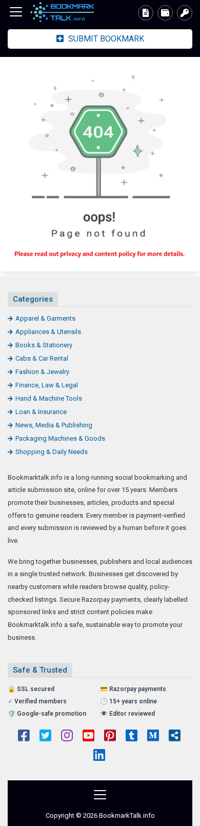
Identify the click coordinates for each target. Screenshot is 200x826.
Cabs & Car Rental (41, 358)
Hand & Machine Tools (48, 398)
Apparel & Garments (45, 318)
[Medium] (153, 737)
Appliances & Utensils (48, 332)
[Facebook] (24, 737)
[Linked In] (99, 756)
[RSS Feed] (175, 737)
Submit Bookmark (105, 39)
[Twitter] (45, 737)
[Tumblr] (131, 737)
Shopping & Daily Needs (51, 452)
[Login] (184, 13)
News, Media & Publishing (53, 425)
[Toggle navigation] (16, 12)
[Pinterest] (110, 737)
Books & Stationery (43, 345)
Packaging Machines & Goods (60, 438)
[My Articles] (145, 13)
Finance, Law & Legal (46, 385)
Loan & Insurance (41, 412)
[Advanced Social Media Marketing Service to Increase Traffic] (64, 12)
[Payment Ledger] (165, 13)
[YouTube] (88, 737)
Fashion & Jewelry (42, 372)
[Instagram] (67, 737)
